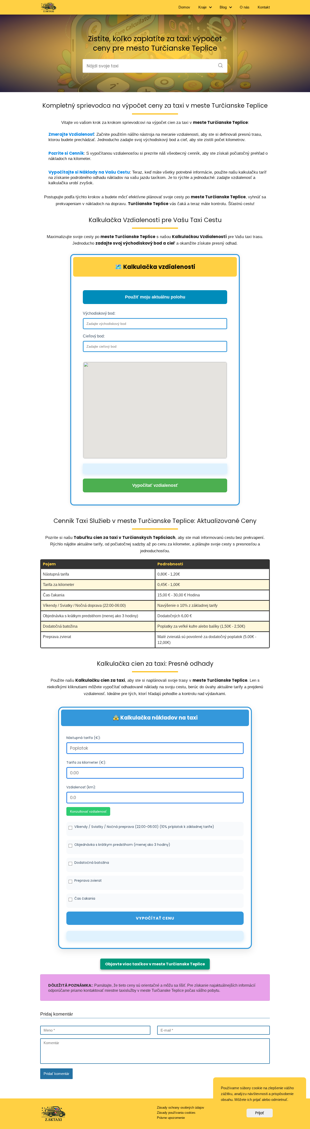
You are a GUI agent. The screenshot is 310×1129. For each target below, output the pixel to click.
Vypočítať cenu (155, 918)
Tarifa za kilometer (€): (86, 762)
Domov (184, 7)
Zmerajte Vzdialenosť (71, 134)
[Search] (219, 64)
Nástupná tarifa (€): (83, 737)
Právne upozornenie (171, 1118)
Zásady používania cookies (176, 1112)
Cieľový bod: (94, 336)
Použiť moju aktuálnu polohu (155, 297)
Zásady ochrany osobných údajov (180, 1107)
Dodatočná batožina (91, 862)
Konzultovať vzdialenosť (88, 811)
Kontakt (264, 7)
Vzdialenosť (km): (81, 787)
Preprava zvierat (88, 880)
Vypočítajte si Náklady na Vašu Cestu (89, 172)
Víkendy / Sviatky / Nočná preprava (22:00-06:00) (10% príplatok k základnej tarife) (144, 826)
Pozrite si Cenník (66, 153)
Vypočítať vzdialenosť (155, 485)
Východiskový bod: (99, 313)
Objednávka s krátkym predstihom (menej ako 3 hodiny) (122, 844)
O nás (244, 7)
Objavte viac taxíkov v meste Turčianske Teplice (155, 964)
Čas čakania (84, 898)
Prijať (259, 1112)
